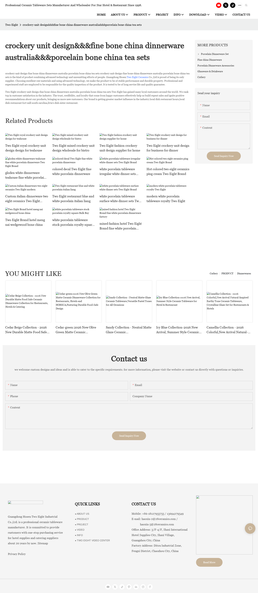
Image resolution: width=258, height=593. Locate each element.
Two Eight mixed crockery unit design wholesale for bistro (73, 148)
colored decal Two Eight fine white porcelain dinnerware (71, 171)
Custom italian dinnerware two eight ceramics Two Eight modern (26, 198)
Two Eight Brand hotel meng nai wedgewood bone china (25, 222)
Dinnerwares (244, 273)
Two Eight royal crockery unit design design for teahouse (25, 148)
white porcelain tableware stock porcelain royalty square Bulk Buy (73, 222)
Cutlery (214, 273)
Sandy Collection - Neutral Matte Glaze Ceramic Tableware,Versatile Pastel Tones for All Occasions (129, 330)
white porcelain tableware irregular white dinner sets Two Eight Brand (118, 171)
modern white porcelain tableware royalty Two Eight (166, 198)
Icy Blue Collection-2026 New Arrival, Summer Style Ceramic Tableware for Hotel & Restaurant (177, 330)
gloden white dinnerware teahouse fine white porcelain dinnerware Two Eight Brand (25, 175)
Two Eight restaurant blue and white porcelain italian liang (73, 198)
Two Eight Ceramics (137, 77)
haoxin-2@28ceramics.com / (160, 519)
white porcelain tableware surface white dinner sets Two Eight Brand (120, 198)
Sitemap (43, 543)
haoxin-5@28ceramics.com (153, 524)
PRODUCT (227, 273)
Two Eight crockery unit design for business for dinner (168, 148)
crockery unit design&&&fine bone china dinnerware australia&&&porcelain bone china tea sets (82, 24)
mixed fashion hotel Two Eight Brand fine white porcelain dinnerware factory (121, 226)
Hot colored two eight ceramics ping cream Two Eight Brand (168, 171)
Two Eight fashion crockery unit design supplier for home (120, 148)
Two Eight (11, 24)
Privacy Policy (17, 554)
